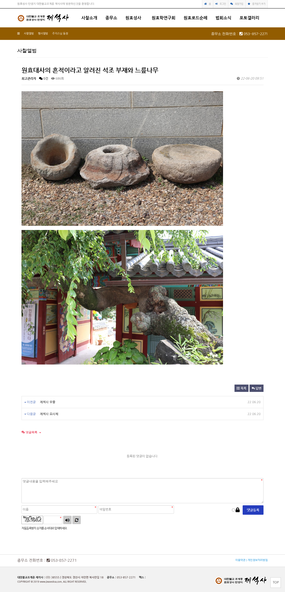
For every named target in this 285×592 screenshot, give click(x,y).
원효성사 (133, 17)
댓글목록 (31, 432)
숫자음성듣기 (67, 520)
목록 (243, 388)
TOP (276, 582)
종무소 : (112, 577)
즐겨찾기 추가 (258, 4)
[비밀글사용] (238, 510)
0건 (45, 78)
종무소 (111, 17)
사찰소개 (89, 17)
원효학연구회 (163, 17)
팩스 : (142, 577)
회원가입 (239, 4)
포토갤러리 (249, 17)
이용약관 (240, 560)
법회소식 (223, 17)
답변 (258, 388)
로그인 (223, 4)
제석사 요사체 (49, 413)
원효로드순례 (195, 17)
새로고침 (76, 520)
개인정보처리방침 (258, 560)
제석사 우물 (47, 402)
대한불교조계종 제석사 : (31, 577)
